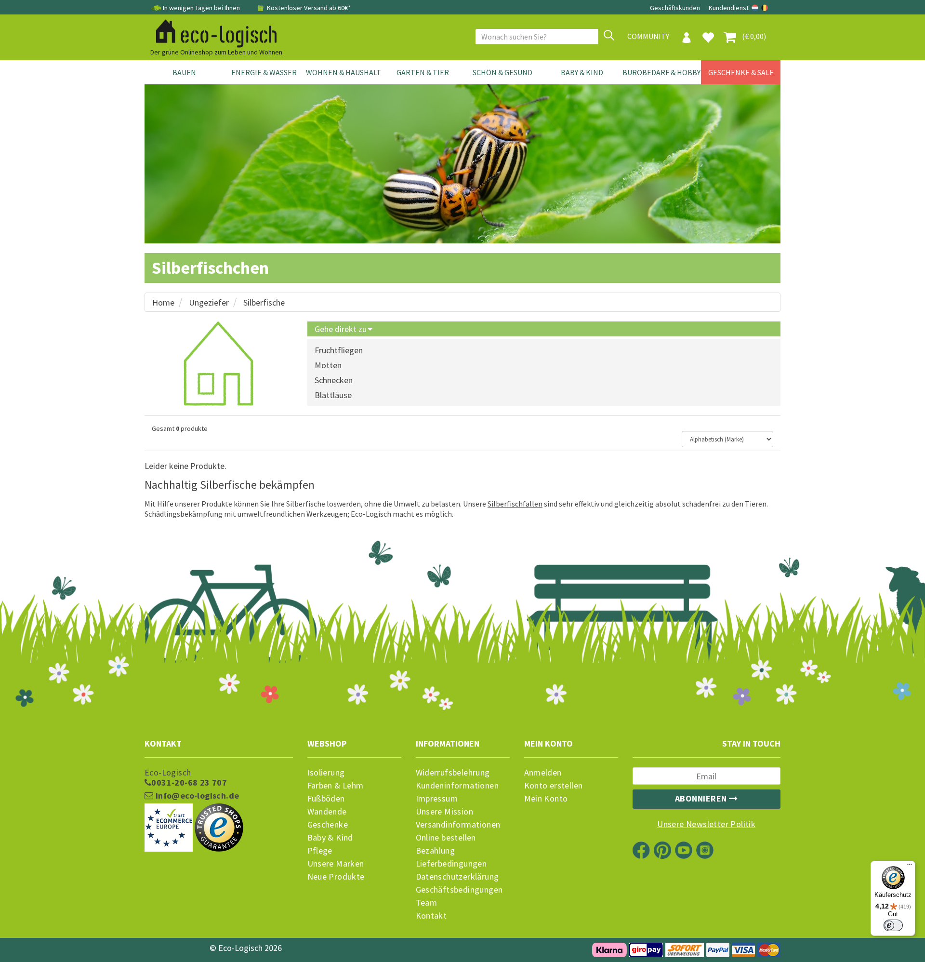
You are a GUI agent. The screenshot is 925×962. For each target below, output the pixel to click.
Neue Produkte (336, 876)
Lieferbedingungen (451, 863)
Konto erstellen (553, 785)
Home (163, 302)
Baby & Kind (582, 72)
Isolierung (326, 772)
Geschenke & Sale (741, 72)
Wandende (327, 811)
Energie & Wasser (264, 72)
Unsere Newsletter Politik (706, 824)
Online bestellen (446, 837)
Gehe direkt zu (342, 328)
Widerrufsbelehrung (453, 772)
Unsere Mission (445, 811)
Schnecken (334, 380)
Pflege (319, 850)
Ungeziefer (209, 302)
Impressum (437, 798)
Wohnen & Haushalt (343, 72)
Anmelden (543, 772)
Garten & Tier (422, 72)
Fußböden (326, 798)
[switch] (893, 925)
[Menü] (909, 866)
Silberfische (264, 302)
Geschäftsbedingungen (459, 889)
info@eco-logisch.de (196, 795)
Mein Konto (546, 798)
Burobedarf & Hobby (661, 72)
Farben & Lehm (335, 785)
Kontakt (431, 915)
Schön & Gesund (502, 72)
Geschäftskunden (675, 7)
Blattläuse (333, 395)
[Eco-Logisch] (212, 31)
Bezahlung (435, 850)
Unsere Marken (335, 863)
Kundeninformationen (457, 785)
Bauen (184, 72)
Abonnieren (702, 798)
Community (648, 36)
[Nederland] (756, 7)
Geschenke (327, 824)
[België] (764, 7)
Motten (328, 365)
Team (426, 902)
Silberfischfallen (515, 503)
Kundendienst (729, 7)
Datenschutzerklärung (457, 876)
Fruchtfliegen (339, 350)
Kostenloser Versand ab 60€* (308, 7)
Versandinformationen (458, 824)
